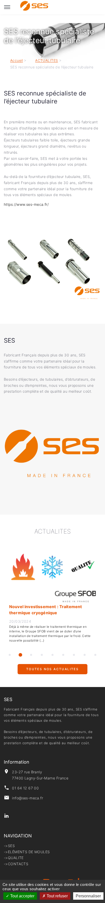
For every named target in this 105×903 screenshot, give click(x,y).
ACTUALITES (46, 60)
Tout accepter (21, 896)
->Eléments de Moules (27, 852)
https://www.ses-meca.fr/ (27, 204)
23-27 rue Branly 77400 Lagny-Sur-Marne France (40, 775)
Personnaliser (88, 896)
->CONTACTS (16, 864)
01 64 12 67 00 (25, 788)
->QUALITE (14, 858)
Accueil (16, 60)
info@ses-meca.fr (27, 798)
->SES (9, 846)
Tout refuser (57, 896)
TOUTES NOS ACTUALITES (52, 671)
